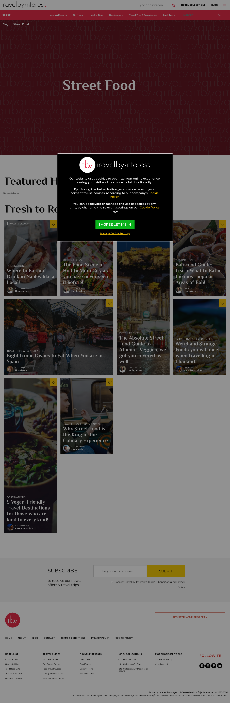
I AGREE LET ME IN (115, 224)
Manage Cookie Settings (115, 233)
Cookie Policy (150, 207)
